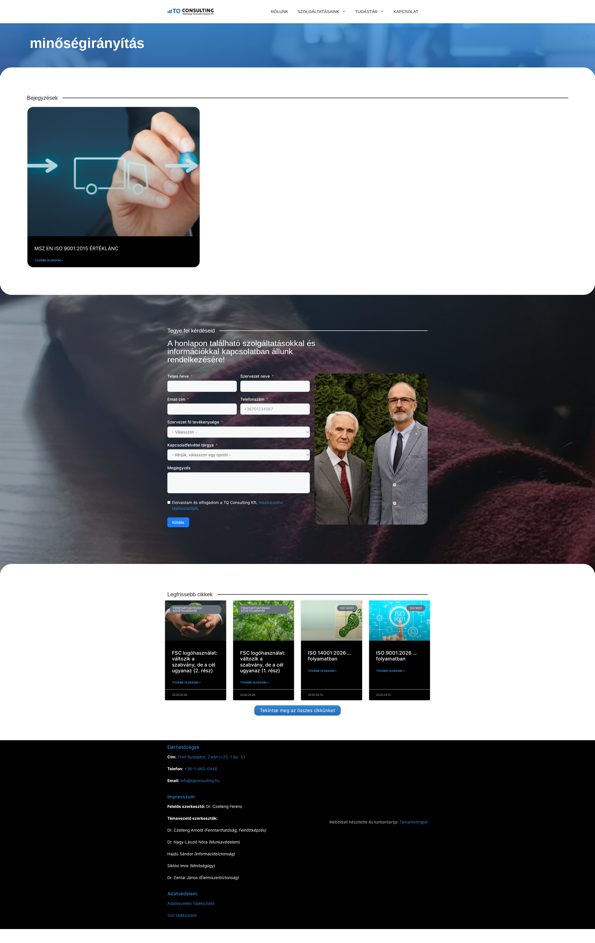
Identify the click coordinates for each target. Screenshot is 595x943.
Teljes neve (178, 376)
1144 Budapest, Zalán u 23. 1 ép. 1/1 (211, 757)
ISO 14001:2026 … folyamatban (329, 656)
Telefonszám (252, 399)
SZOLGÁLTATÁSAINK (318, 11)
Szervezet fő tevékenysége (193, 422)
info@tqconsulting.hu (200, 780)
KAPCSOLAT (405, 11)
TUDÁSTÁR (366, 11)
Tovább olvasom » (48, 260)
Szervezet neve (255, 376)
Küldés (178, 522)
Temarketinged (414, 822)
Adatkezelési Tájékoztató (191, 903)
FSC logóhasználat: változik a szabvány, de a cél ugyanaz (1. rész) (262, 661)
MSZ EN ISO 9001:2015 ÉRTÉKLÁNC (76, 248)
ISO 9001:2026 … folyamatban (396, 656)
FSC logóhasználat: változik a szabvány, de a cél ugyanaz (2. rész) (194, 661)
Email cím (176, 399)
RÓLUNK (279, 11)
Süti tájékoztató (182, 915)
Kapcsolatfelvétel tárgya (190, 445)
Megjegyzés (178, 468)
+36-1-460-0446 (200, 768)
